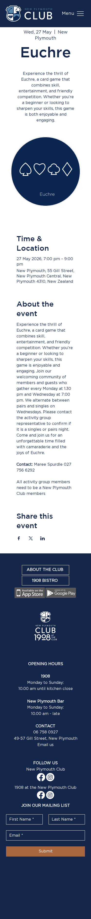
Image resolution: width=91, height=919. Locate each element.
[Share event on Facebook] (19, 538)
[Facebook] (41, 777)
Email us (45, 745)
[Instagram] (50, 777)
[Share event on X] (30, 538)
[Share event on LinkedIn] (42, 538)
